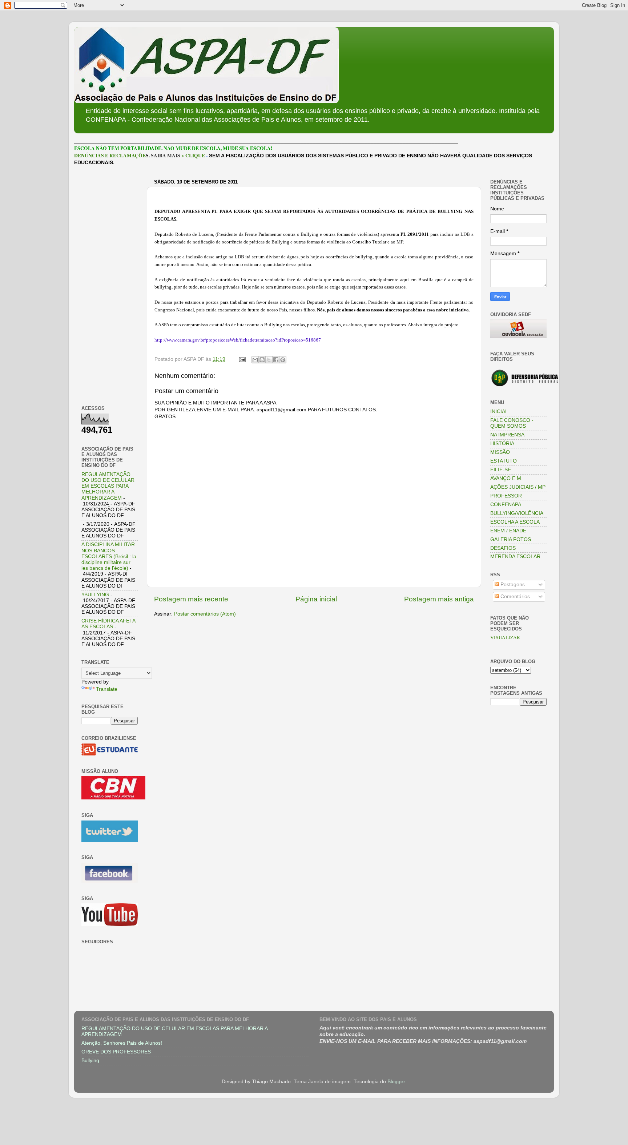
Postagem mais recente (191, 599)
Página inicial (316, 599)
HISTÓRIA (502, 443)
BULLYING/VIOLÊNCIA (516, 513)
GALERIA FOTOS (510, 539)
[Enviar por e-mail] (255, 359)
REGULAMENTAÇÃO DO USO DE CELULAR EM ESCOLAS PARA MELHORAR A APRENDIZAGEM (107, 486)
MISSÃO (500, 452)
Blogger (396, 1081)
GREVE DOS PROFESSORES (116, 1052)
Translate (106, 689)
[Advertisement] (109, 286)
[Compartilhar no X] (269, 359)
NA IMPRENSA (507, 435)
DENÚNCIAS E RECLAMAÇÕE (110, 155)
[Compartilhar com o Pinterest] (282, 359)
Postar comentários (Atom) (205, 614)
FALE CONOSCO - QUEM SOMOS (512, 423)
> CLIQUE (193, 155)
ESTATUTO (503, 461)
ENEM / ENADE (508, 530)
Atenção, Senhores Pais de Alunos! (121, 1043)
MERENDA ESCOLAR (515, 556)
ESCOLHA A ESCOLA (515, 522)
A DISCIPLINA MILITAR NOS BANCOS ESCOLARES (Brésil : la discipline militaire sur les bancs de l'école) (108, 556)
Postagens (512, 584)
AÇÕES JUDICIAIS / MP (518, 487)
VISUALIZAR (505, 637)
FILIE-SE (500, 469)
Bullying (90, 1060)
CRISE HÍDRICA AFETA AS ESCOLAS (108, 623)
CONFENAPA (505, 504)
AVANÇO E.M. (506, 478)
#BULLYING (95, 594)
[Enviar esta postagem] (242, 359)
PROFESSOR (506, 496)
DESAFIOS (503, 548)
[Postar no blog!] (262, 359)
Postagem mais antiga (439, 599)
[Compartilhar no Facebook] (275, 359)
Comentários (514, 596)
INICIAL (499, 411)
